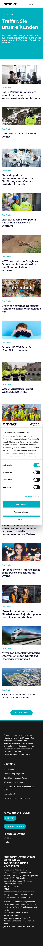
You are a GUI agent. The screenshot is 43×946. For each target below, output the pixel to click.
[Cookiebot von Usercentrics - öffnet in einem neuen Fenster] (30, 424)
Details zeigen (30, 497)
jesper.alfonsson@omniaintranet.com (19, 892)
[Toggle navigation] (37, 4)
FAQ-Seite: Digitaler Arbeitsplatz (17, 798)
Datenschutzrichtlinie (14, 782)
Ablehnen (22, 520)
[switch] (36, 472)
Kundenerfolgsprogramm (14, 773)
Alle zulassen (21, 504)
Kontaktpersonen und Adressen (17, 778)
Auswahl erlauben (21, 512)
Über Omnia (9, 769)
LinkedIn (7, 838)
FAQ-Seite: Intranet (11, 794)
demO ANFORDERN (14, 826)
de (30, 4)
